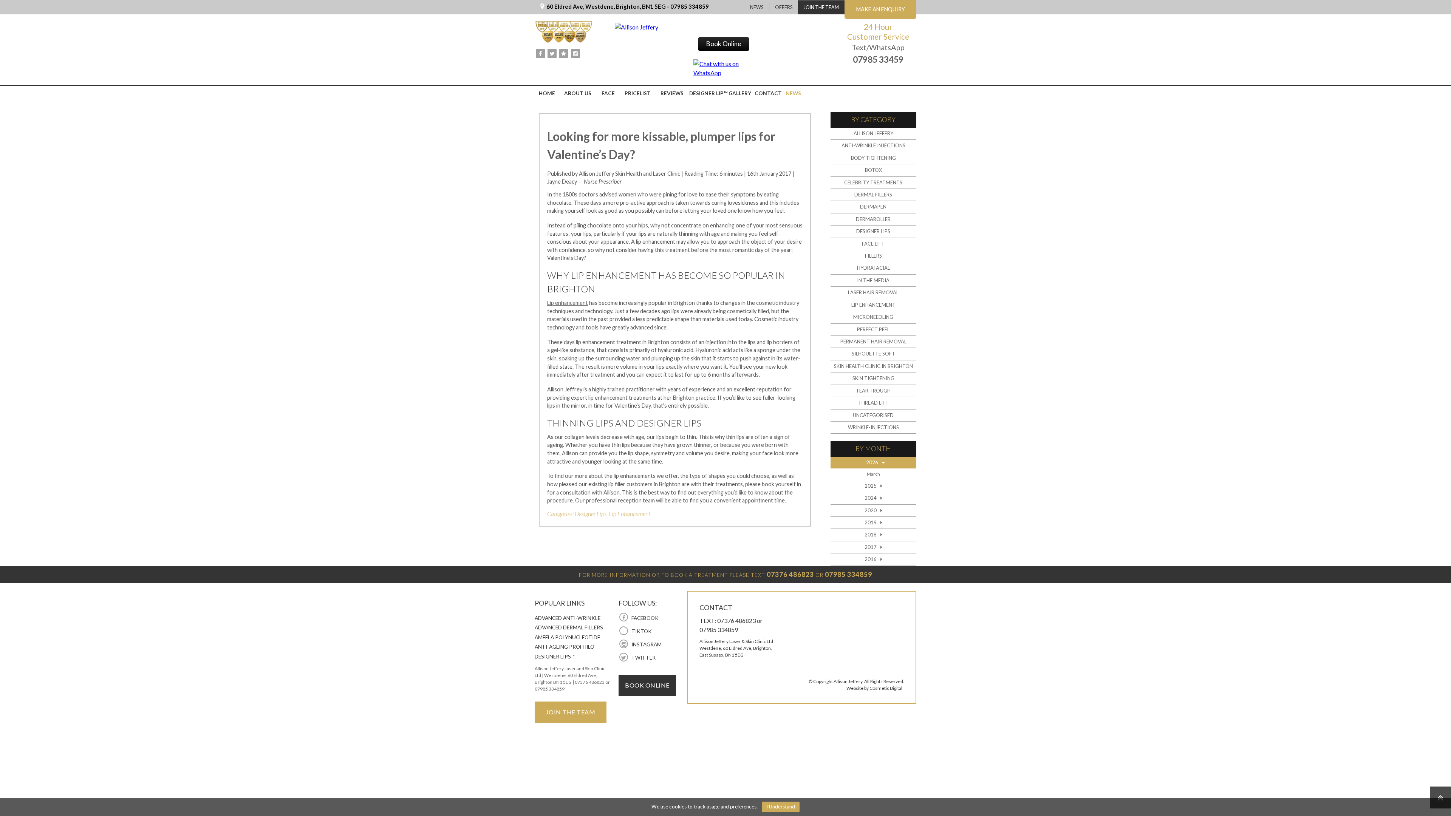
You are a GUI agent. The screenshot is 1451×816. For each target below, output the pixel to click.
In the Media (873, 280)
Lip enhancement (567, 303)
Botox (873, 170)
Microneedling (873, 317)
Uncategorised (873, 415)
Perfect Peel (873, 329)
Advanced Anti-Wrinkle (567, 618)
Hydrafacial (873, 268)
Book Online (723, 44)
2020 (871, 510)
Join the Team (821, 7)
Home (547, 93)
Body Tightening (873, 158)
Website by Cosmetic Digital (874, 688)
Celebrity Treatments (873, 182)
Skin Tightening (873, 378)
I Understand (780, 807)
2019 (871, 522)
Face (608, 93)
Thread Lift (873, 403)
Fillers (873, 256)
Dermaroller (873, 219)
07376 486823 (790, 574)
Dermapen (873, 207)
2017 (871, 547)
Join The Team (571, 712)
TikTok (640, 631)
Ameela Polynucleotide (567, 637)
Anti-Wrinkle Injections (873, 145)
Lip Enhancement (629, 513)
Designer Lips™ (555, 657)
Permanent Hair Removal (873, 341)
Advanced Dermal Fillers (569, 627)
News (756, 7)
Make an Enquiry (880, 9)
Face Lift (873, 244)
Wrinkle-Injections (873, 427)
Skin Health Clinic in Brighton (873, 366)
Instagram (645, 644)
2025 (871, 486)
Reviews (672, 93)
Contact (768, 93)
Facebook (644, 618)
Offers (783, 7)
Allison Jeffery (873, 133)
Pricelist (638, 93)
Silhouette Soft (873, 354)
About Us (577, 93)
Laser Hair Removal (873, 292)
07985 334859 (848, 574)
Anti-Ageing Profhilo (564, 647)
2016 (871, 559)
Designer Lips (590, 513)
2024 (871, 498)
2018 (871, 535)
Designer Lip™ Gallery (720, 93)
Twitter (642, 658)
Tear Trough (873, 391)
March (873, 473)
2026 (872, 462)
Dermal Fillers (873, 195)
